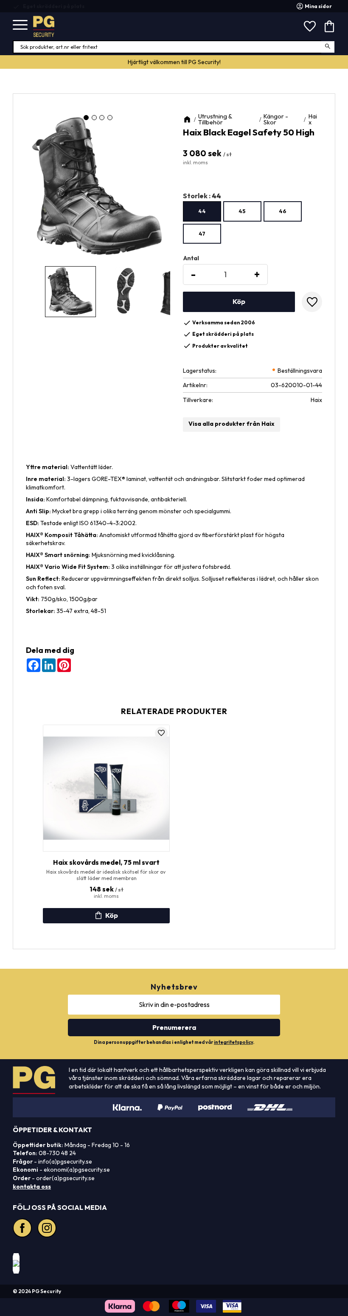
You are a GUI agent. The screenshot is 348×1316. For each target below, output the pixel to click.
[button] (20, 25)
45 (242, 211)
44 (202, 211)
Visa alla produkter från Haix (231, 423)
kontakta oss (32, 1186)
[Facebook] (23, 1229)
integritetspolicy (233, 1042)
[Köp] (239, 302)
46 (282, 211)
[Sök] (328, 46)
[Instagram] (48, 1229)
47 (202, 233)
